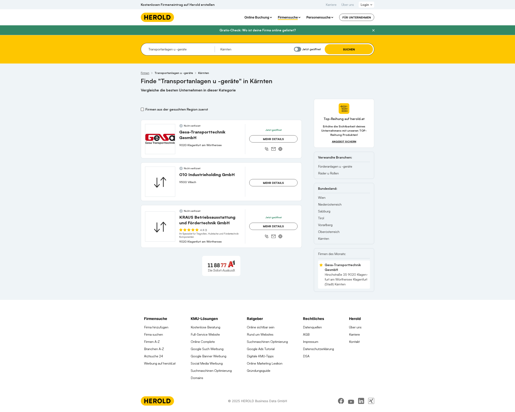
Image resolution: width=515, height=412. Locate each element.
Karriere (331, 5)
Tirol (321, 218)
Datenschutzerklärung (318, 349)
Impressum (310, 342)
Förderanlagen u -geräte (335, 166)
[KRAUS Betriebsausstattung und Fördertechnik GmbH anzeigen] (160, 226)
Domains (197, 378)
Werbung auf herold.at (160, 363)
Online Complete (203, 342)
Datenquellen (312, 327)
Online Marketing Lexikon (264, 363)
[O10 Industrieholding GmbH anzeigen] (160, 182)
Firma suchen (153, 334)
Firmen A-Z (152, 342)
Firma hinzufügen (156, 327)
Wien (321, 198)
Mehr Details (273, 139)
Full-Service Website (205, 334)
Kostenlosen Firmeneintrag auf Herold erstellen (178, 5)
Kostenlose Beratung (205, 327)
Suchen (349, 49)
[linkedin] (361, 401)
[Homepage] (157, 17)
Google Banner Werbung (208, 356)
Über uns (347, 5)
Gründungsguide (258, 371)
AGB (306, 334)
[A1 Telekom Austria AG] (221, 266)
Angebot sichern (344, 141)
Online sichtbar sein (260, 327)
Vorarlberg (325, 225)
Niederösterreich (330, 204)
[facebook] (341, 401)
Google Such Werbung (207, 349)
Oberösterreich (329, 232)
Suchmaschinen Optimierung (211, 371)
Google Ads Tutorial (261, 349)
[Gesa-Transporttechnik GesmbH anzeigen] (160, 139)
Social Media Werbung (207, 363)
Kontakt (354, 342)
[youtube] (351, 401)
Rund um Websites (260, 334)
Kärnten (323, 239)
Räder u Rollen (328, 173)
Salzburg (324, 211)
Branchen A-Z (154, 349)
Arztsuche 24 (153, 356)
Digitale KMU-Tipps (260, 356)
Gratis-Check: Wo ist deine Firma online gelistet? (257, 30)
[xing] (371, 401)
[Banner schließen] (373, 30)
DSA (306, 356)
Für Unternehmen (356, 17)
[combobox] (180, 49)
